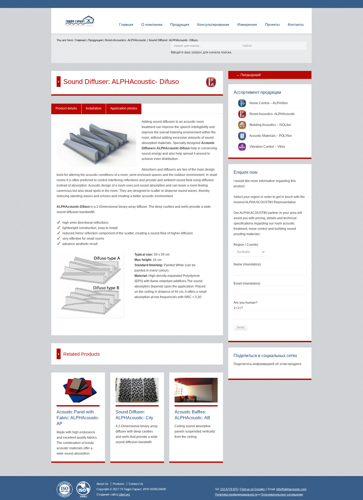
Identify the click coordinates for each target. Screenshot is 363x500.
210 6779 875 (229, 489)
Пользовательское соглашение (282, 494)
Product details (66, 108)
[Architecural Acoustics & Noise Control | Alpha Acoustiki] (80, 28)
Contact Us (136, 483)
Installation (94, 108)
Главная (80, 40)
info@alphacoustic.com (291, 489)
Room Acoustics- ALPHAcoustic (125, 40)
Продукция (95, 40)
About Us (102, 483)
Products (118, 483)
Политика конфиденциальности (236, 494)
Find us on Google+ (252, 489)
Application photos (123, 108)
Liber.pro (124, 494)
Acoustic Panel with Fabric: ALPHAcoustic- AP (78, 418)
